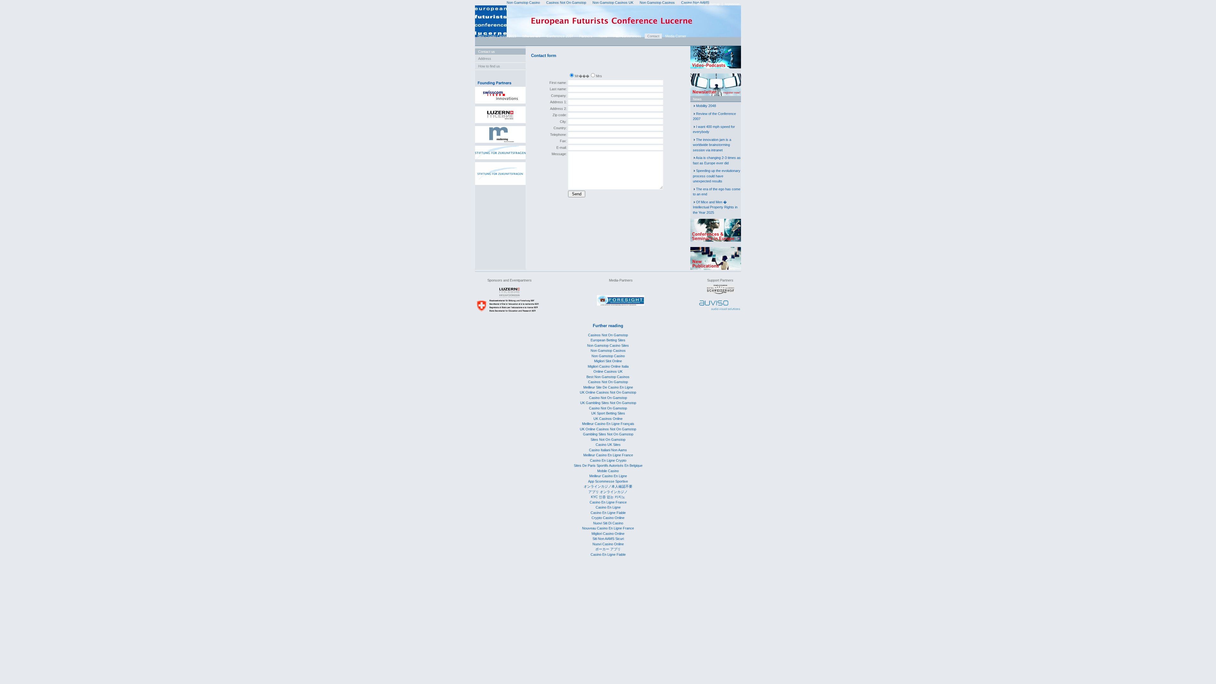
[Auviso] (719, 309)
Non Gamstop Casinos (608, 350)
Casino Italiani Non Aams (608, 450)
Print (700, 4)
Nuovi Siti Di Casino (608, 523)
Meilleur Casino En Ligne (608, 476)
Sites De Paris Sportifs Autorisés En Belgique (608, 465)
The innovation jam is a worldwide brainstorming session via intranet (712, 145)
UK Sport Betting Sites (608, 413)
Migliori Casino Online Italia (608, 366)
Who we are (531, 36)
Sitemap (714, 4)
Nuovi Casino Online (608, 544)
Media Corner (675, 36)
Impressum (732, 4)
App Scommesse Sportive (608, 481)
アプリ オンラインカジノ (608, 492)
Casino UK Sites (608, 444)
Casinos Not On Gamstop (608, 335)
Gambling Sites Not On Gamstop (608, 434)
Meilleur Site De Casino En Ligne (608, 387)
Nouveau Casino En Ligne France (608, 528)
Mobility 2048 (706, 106)
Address (484, 58)
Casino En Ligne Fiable (608, 513)
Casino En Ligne (608, 507)
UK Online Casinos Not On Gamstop (608, 392)
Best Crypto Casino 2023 (497, 36)
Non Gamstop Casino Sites (608, 345)
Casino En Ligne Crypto (608, 460)
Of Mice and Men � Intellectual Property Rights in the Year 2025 (715, 207)
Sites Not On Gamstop (608, 439)
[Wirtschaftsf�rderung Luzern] (509, 296)
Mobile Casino (608, 471)
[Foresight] (620, 304)
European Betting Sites (608, 340)
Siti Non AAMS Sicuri (608, 539)
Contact (653, 36)
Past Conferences (627, 36)
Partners (585, 36)
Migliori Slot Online (608, 361)
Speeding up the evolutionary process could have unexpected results (716, 176)
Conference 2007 (560, 36)
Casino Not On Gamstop (608, 398)
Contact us (486, 52)
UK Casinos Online (608, 419)
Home (688, 4)
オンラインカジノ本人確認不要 (608, 486)
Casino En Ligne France (608, 502)
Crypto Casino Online (608, 518)
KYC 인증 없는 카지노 (608, 497)
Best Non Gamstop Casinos (608, 377)
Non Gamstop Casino (608, 356)
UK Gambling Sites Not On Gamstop (608, 403)
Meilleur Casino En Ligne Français (608, 424)
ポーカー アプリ (608, 549)
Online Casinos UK (608, 371)
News (602, 36)
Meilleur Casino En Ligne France (608, 455)
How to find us (489, 66)
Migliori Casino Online (608, 533)
